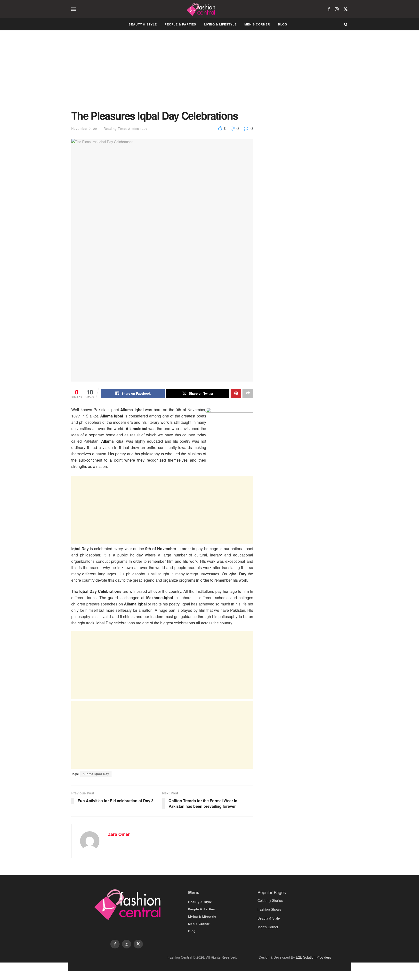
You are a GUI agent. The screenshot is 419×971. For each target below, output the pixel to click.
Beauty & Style (143, 24)
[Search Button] (346, 24)
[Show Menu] (73, 9)
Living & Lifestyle (220, 24)
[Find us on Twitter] (345, 9)
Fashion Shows (269, 909)
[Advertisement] (162, 74)
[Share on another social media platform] (247, 393)
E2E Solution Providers (313, 957)
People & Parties (180, 24)
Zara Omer (119, 834)
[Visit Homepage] (202, 9)
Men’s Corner (257, 24)
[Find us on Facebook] (329, 9)
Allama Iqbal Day (96, 774)
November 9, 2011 (86, 128)
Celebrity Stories (270, 900)
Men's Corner (268, 926)
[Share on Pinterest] (236, 393)
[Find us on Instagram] (336, 9)
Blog (282, 24)
